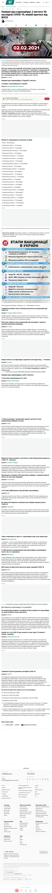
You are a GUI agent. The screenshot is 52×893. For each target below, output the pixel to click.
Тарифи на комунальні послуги (10, 828)
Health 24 (3, 6)
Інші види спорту (23, 844)
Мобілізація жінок (39, 810)
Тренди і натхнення (8, 841)
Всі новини (6, 805)
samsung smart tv (28, 879)
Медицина (32, 2)
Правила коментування (23, 794)
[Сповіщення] (49, 2)
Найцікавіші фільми (24, 823)
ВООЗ (8, 569)
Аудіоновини (6, 813)
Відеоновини (6, 812)
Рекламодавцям (5, 796)
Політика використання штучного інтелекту (25, 788)
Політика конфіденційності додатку (25, 790)
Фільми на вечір (23, 826)
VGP (8, 493)
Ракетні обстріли (23, 806)
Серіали (21, 830)
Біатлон (21, 842)
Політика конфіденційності (23, 785)
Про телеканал (5, 791)
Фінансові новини (8, 826)
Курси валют (6, 824)
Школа (37, 826)
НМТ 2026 (38, 828)
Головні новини (7, 806)
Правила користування (6, 798)
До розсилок (44, 852)
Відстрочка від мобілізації (41, 813)
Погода (5, 815)
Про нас (3, 785)
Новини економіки (8, 821)
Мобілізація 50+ (39, 808)
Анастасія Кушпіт (9, 21)
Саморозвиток (39, 829)
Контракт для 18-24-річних (41, 812)
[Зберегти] (45, 25)
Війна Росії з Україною (25, 805)
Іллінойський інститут (13, 637)
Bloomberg (10, 554)
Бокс (21, 837)
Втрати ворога (23, 817)
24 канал (9, 77)
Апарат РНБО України (13, 381)
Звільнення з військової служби (42, 806)
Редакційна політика (6, 789)
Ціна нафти (6, 823)
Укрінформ (10, 507)
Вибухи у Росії (23, 815)
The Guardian (10, 479)
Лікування (25, 2)
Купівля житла (7, 839)
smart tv (21, 879)
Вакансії (36, 787)
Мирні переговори (24, 810)
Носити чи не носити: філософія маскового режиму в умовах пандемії (26, 371)
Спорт (21, 836)
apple (14, 879)
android (6, 879)
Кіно (21, 821)
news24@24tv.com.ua (7, 774)
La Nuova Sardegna (12, 462)
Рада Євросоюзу (11, 539)
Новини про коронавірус (11, 6)
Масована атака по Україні (25, 813)
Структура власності (39, 789)
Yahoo (9, 423)
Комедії (21, 828)
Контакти (36, 785)
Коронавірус (18, 2)
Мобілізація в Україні (41, 805)
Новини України (7, 808)
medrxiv (9, 615)
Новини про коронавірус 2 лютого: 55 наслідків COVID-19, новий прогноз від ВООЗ (33, 6)
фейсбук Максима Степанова (15, 86)
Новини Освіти (39, 821)
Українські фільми (23, 824)
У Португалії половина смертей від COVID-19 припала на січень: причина (26, 604)
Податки (5, 830)
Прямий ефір (6, 810)
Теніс (21, 841)
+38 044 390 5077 (31, 774)
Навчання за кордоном (40, 831)
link (27, 779)
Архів (36, 791)
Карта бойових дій (24, 808)
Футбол (21, 839)
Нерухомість (7, 836)
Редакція (3, 787)
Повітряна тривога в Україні (26, 812)
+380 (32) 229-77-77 (11, 872)
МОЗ (24, 305)
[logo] (10, 2)
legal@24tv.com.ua (18, 873)
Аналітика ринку (7, 837)
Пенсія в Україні (7, 831)
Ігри (35, 796)
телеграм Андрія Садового (14, 313)
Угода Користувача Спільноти (24, 792)
